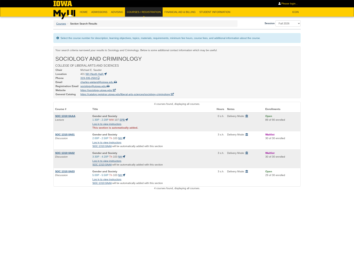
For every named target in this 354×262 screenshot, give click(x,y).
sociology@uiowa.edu (93, 86)
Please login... (289, 3)
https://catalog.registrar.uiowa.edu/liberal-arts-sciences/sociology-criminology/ (125, 94)
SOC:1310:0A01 (65, 134)
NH (120, 138)
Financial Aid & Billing (180, 12)
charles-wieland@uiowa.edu (97, 82)
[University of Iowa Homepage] (63, 3)
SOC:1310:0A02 (65, 152)
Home (84, 12)
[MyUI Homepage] (64, 13)
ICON (295, 12)
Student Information (214, 12)
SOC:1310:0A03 (65, 171)
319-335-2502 (89, 78)
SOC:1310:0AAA (65, 116)
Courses (61, 23)
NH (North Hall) (95, 74)
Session (270, 23)
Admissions (99, 12)
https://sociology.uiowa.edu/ (96, 90)
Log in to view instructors (106, 124)
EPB (122, 119)
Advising (117, 12)
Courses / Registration (144, 12)
